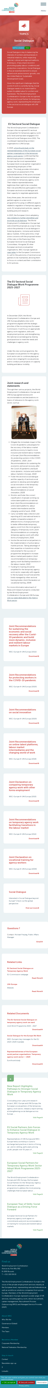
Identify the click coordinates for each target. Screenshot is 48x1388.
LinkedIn (5, 1371)
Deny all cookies (27, 1382)
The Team (5, 1331)
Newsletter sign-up (9, 1363)
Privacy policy (24, 1386)
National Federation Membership (14, 1347)
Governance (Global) (9, 1324)
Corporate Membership (10, 1343)
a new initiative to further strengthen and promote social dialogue (23, 218)
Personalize (42, 1382)
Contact (5, 1359)
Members (5, 1328)
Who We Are (6, 1320)
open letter (11, 252)
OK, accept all (9, 1382)
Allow (27, 48)
